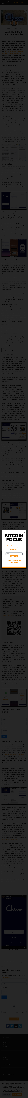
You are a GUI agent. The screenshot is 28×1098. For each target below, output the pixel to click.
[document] (14, 549)
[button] (23, 532)
